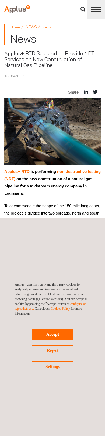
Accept (52, 334)
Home (15, 27)
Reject (52, 350)
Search (83, 9)
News (46, 27)
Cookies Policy (60, 309)
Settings (53, 366)
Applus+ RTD (17, 171)
